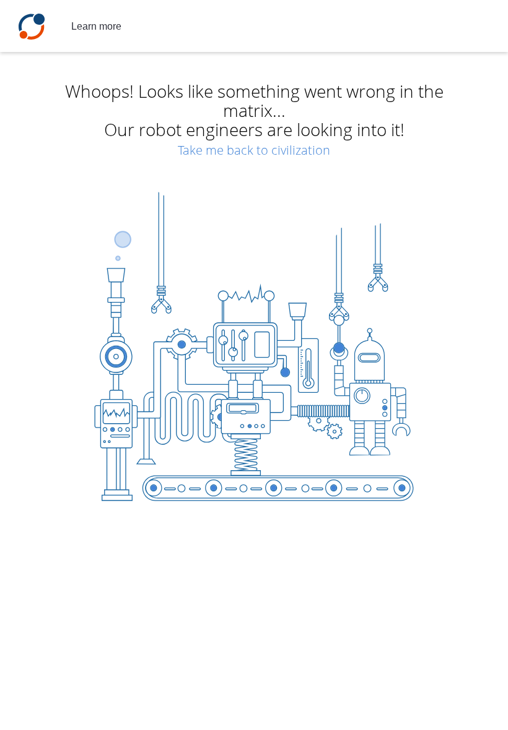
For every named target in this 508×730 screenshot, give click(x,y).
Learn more (96, 26)
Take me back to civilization (254, 150)
